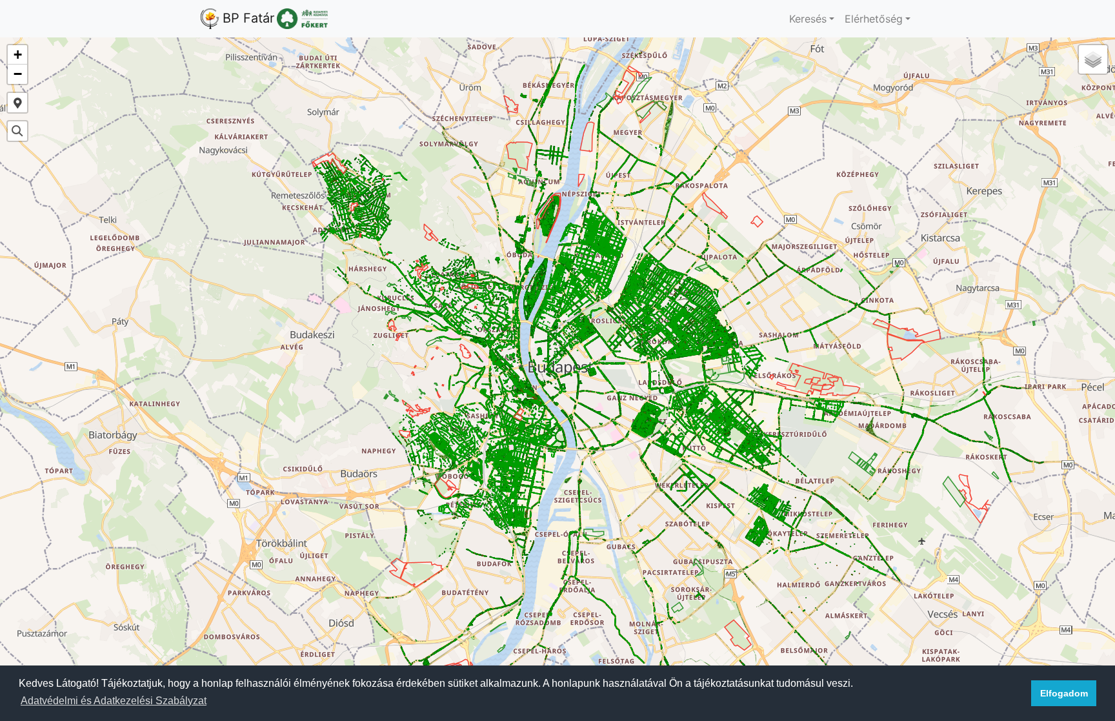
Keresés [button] (808, 18)
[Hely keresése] (17, 131)
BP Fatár (248, 18)
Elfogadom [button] (1064, 693)
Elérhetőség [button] (874, 18)
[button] (17, 55)
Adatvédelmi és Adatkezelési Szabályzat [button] (113, 700)
